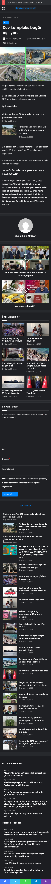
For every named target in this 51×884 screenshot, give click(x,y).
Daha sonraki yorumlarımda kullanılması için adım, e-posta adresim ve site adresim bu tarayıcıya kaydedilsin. (24, 483)
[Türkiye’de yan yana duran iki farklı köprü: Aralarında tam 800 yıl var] (9, 130)
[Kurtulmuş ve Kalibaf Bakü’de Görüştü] (10, 733)
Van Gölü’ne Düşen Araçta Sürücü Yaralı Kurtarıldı (36, 366)
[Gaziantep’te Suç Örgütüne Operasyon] (13, 329)
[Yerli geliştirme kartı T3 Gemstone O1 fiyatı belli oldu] (10, 592)
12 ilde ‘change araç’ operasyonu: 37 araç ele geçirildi (30, 614)
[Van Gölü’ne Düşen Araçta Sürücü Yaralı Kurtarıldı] (38, 354)
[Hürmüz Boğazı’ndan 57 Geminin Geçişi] (13, 382)
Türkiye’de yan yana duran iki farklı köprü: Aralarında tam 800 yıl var (32, 130)
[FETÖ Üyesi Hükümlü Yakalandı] (38, 382)
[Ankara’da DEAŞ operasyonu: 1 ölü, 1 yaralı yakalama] (10, 745)
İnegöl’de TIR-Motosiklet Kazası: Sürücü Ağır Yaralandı (33, 684)
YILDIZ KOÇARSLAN (13, 39)
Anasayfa (8, 17)
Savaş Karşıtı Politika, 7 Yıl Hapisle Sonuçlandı (31, 707)
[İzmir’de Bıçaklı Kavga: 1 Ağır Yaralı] (13, 354)
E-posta (6, 459)
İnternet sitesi (8, 469)
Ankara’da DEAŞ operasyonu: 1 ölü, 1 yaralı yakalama (33, 742)
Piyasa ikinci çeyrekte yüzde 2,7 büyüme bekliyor (32, 566)
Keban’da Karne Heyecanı (34, 339)
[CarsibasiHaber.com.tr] (25, 8)
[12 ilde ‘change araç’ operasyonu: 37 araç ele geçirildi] (10, 615)
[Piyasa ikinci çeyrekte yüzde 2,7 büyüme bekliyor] (10, 568)
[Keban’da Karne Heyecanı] (38, 329)
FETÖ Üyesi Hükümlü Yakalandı (36, 391)
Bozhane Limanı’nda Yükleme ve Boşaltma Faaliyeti (33, 660)
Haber (16, 17)
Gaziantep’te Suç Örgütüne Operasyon (12, 339)
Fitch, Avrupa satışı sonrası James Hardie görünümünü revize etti (22, 538)
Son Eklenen (25, 505)
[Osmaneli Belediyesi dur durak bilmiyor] (10, 698)
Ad (4, 449)
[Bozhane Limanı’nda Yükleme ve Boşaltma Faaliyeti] (10, 663)
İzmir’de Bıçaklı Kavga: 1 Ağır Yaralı (13, 364)
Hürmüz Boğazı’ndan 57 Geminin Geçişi (12, 391)
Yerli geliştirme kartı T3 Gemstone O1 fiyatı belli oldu (33, 589)
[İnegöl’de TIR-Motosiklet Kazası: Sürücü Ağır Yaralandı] (10, 686)
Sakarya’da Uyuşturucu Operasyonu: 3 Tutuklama (31, 719)
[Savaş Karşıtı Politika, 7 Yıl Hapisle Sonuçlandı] (10, 709)
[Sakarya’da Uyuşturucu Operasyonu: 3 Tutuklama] (10, 721)
